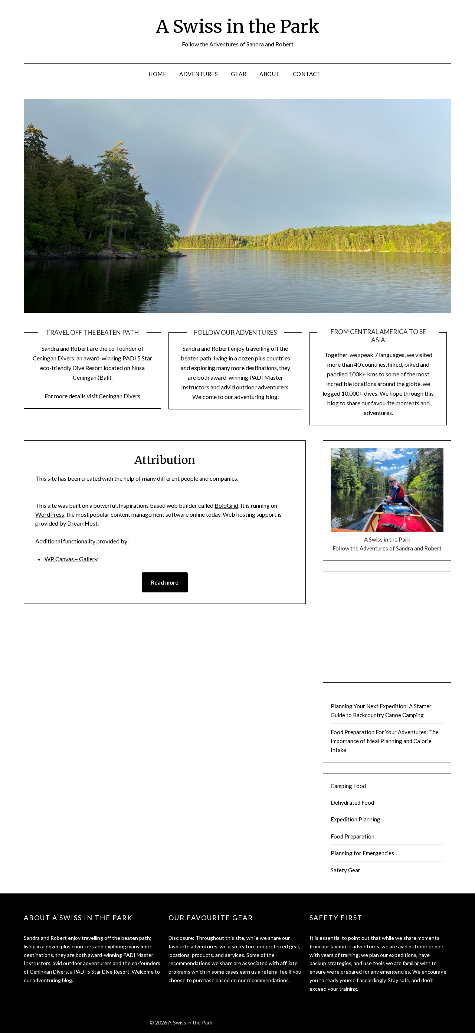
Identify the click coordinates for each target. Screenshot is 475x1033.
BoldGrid (226, 505)
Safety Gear (345, 870)
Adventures (198, 74)
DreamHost (82, 523)
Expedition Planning (355, 819)
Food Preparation (352, 836)
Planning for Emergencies (362, 853)
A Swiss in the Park (238, 26)
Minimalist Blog (262, 1022)
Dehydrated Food (352, 802)
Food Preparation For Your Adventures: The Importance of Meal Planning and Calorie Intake (385, 741)
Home (157, 74)
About (269, 74)
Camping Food (348, 785)
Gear (238, 74)
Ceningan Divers (119, 395)
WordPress (49, 514)
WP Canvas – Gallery (71, 558)
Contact (307, 74)
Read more (164, 582)
